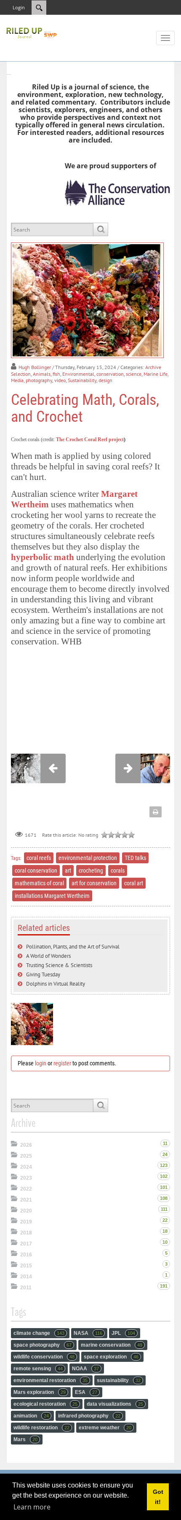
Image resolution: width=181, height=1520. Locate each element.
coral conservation (36, 870)
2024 (26, 1167)
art (68, 870)
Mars (25, 1439)
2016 (26, 1255)
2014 (26, 1277)
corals (118, 870)
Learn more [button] (32, 1507)
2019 (26, 1222)
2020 (26, 1211)
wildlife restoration (41, 1428)
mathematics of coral (39, 883)
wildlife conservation (44, 1357)
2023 (26, 1178)
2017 (26, 1244)
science (133, 374)
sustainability (119, 1380)
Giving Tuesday (43, 974)
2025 (26, 1156)
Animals (42, 374)
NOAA (85, 1369)
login (40, 1063)
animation (31, 1416)
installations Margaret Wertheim (52, 895)
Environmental (78, 374)
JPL (123, 1333)
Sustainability (82, 380)
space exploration (111, 1357)
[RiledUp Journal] (31, 32)
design (105, 380)
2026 (26, 1145)
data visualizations (115, 1404)
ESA (86, 1392)
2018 (26, 1233)
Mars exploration (39, 1392)
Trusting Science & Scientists (59, 965)
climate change (38, 1333)
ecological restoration (45, 1404)
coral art (133, 883)
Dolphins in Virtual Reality (55, 983)
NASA (88, 1333)
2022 (26, 1189)
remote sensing (38, 1369)
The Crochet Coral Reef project (90, 439)
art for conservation (94, 883)
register (62, 1063)
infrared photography (89, 1416)
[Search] (100, 229)
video (60, 380)
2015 (26, 1266)
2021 (26, 1200)
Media (17, 380)
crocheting (91, 870)
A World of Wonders (48, 955)
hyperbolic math (42, 557)
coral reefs (39, 857)
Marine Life (156, 374)
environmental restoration (50, 1380)
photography (39, 380)
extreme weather (105, 1428)
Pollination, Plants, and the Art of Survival (73, 946)
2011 (26, 1288)
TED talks (135, 857)
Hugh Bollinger (35, 367)
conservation (110, 374)
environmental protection (88, 857)
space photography (42, 1345)
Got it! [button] (158, 1496)
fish (56, 374)
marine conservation (111, 1345)
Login (19, 7)
